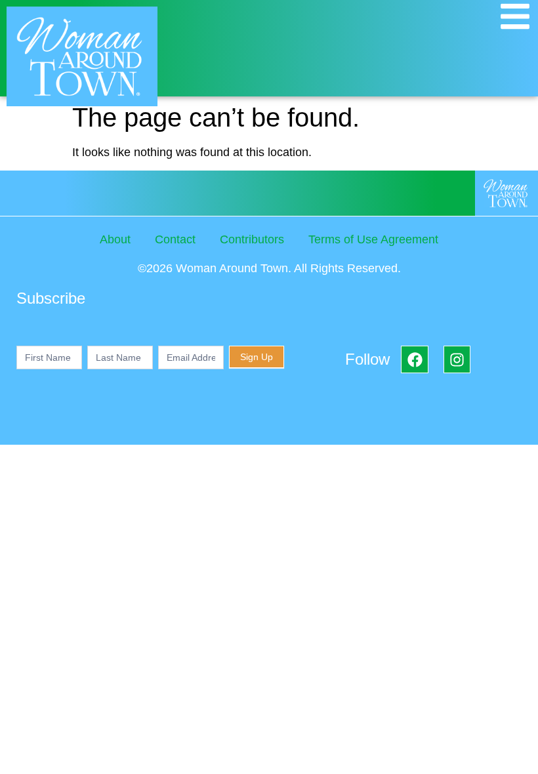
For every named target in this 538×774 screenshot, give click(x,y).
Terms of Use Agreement (373, 239)
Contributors (252, 239)
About (115, 239)
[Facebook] (414, 359)
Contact (175, 239)
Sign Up (256, 357)
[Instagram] (457, 359)
